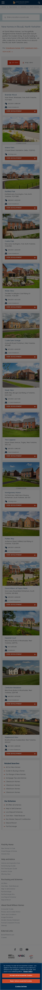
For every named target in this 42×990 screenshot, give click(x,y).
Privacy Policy (28, 971)
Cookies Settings (21, 986)
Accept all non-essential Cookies (21, 975)
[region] (21, 976)
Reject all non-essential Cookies (21, 981)
